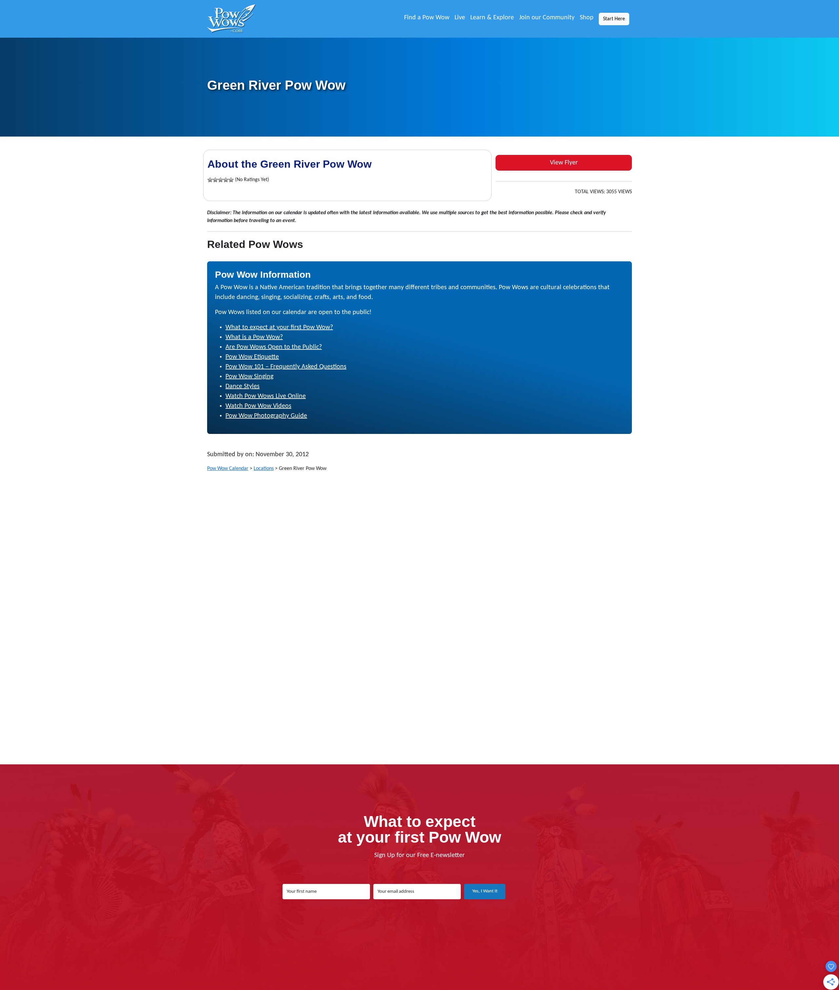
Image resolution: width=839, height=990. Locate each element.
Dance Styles (242, 386)
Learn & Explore (492, 17)
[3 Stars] (220, 179)
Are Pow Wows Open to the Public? (273, 347)
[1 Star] (210, 179)
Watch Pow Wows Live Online (265, 396)
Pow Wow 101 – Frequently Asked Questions (285, 367)
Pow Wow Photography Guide (266, 416)
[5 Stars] (231, 179)
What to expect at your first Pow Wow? (279, 327)
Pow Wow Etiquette (252, 357)
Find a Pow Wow (426, 17)
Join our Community (547, 17)
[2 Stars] (215, 179)
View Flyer (564, 162)
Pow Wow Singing (249, 376)
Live (460, 17)
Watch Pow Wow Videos (258, 406)
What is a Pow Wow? (254, 337)
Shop (587, 17)
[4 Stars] (225, 179)
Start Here (614, 19)
